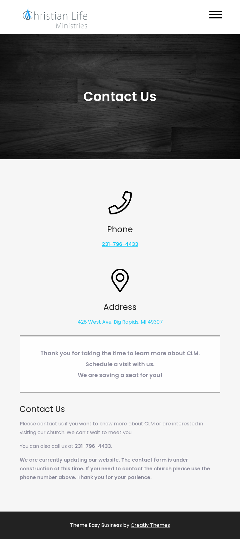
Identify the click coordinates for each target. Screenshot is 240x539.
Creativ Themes (150, 525)
